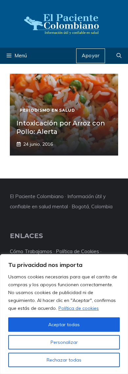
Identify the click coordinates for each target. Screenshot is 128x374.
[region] (64, 314)
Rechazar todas (64, 360)
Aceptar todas (64, 324)
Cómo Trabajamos (31, 251)
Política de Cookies (77, 251)
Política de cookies (78, 308)
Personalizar (64, 342)
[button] (119, 55)
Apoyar (90, 55)
